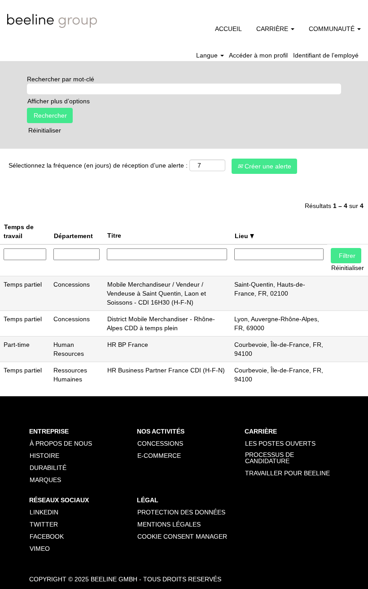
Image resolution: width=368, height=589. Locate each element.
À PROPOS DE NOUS (61, 443)
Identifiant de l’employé (326, 55)
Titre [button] (114, 235)
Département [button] (73, 235)
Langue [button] (207, 55)
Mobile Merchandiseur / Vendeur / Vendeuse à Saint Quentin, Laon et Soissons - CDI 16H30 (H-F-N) (156, 293)
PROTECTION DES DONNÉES (181, 512)
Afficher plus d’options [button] (58, 101)
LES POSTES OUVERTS (280, 443)
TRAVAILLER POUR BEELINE (287, 473)
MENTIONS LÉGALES (169, 524)
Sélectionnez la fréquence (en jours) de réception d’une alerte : (98, 165)
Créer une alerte (267, 166)
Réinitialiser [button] (44, 130)
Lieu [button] (242, 235)
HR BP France (127, 344)
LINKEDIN (44, 512)
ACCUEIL (228, 28)
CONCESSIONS (160, 443)
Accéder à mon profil (258, 55)
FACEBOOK (47, 536)
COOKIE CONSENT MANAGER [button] (182, 536)
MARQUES (45, 479)
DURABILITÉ (48, 467)
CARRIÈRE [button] (273, 28)
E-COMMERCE (159, 455)
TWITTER (44, 524)
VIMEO (40, 548)
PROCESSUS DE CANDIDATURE (269, 458)
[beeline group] (52, 20)
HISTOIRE (44, 455)
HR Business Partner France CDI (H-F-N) (166, 370)
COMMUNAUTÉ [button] (332, 28)
